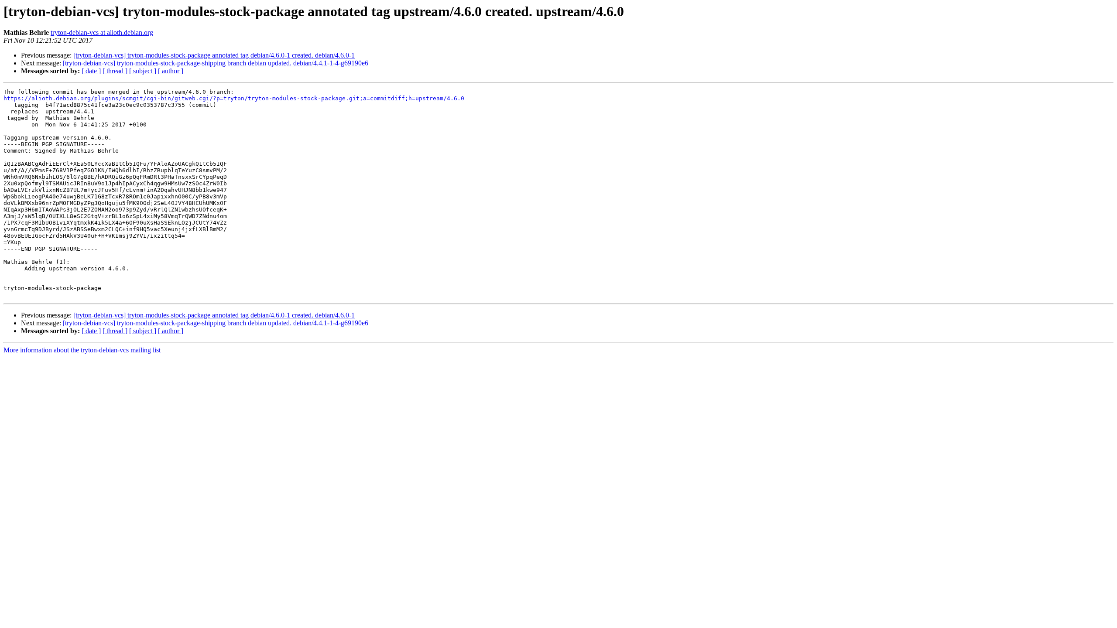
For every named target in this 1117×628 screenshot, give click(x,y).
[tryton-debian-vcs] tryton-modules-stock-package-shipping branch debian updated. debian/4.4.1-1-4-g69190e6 (215, 63)
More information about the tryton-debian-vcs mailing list (82, 350)
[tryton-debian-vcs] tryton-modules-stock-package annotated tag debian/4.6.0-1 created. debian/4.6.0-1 (214, 55)
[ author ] (170, 71)
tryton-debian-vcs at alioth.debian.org (102, 32)
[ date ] (91, 71)
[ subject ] (142, 71)
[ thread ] (115, 71)
